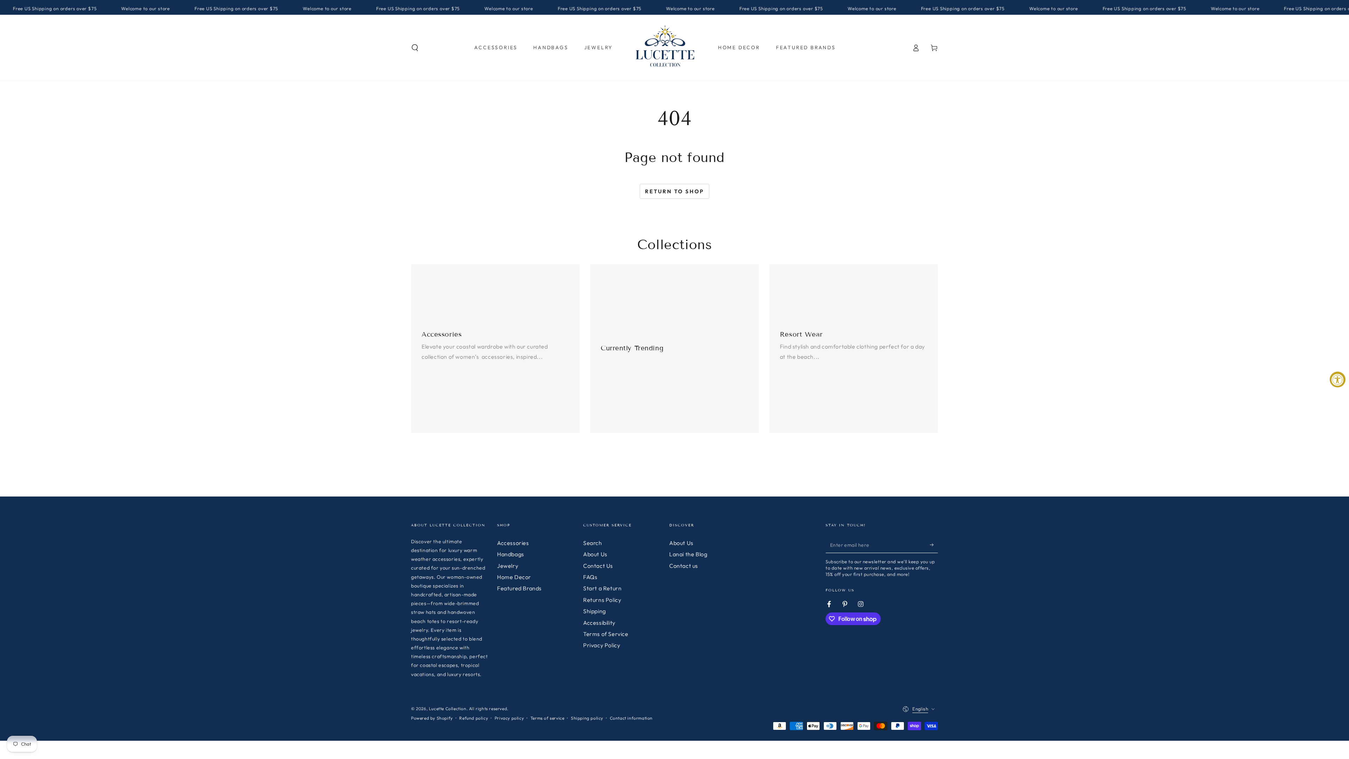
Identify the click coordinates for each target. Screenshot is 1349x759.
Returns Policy (602, 599)
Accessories (513, 542)
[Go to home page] (665, 48)
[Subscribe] (934, 545)
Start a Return (602, 588)
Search (592, 542)
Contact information (631, 718)
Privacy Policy (601, 645)
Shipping (594, 611)
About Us (595, 554)
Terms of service (547, 718)
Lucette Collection (448, 708)
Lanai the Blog (688, 554)
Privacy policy (509, 718)
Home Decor (514, 576)
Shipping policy (587, 718)
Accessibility (599, 622)
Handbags (510, 554)
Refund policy (473, 718)
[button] (415, 48)
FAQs (590, 576)
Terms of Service (605, 633)
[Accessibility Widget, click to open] (1337, 380)
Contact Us (598, 565)
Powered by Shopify (432, 718)
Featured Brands (519, 588)
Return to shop (674, 191)
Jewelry (507, 565)
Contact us (683, 565)
